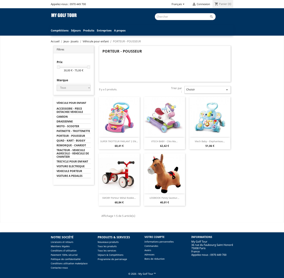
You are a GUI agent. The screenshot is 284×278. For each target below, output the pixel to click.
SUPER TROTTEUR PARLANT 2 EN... (119, 141)
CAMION (62, 116)
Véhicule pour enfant (71, 102)
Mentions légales (60, 246)
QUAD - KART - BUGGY (71, 140)
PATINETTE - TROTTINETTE (73, 131)
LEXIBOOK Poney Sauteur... (164, 197)
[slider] (58, 67)
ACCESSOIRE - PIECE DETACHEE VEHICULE (70, 110)
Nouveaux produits (108, 242)
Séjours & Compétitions (110, 254)
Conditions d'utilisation (64, 250)
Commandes (151, 246)
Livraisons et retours (62, 242)
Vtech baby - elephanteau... (210, 141)
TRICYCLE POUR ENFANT (72, 161)
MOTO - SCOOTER (68, 126)
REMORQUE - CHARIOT (71, 145)
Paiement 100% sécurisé (64, 254)
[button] (73, 49)
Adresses (149, 254)
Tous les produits (107, 246)
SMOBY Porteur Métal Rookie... (119, 197)
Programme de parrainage (112, 259)
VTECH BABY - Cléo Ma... (164, 141)
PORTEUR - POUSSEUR (71, 136)
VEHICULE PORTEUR (69, 171)
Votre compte (154, 237)
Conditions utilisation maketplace (69, 263)
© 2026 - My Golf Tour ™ (142, 273)
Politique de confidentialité (66, 259)
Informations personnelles (159, 241)
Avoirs (147, 250)
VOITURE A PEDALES (70, 176)
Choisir (207, 90)
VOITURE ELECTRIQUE (71, 166)
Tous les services (107, 250)
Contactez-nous (59, 267)
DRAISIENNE (65, 121)
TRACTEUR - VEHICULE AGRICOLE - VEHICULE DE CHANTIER (73, 153)
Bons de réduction (154, 258)
